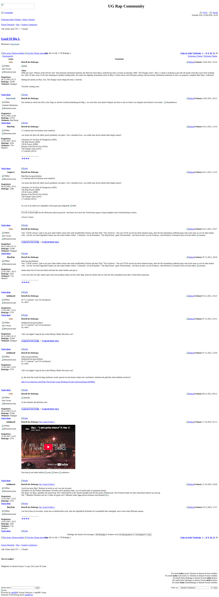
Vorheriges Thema (195, 56)
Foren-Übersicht (7, 25)
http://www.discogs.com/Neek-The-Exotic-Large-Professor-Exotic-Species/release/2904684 (58, 382)
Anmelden (8, 13)
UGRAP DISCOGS (50, 242)
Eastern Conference (29, 25)
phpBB (14, 592)
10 (211, 53)
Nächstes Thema (210, 56)
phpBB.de (29, 595)
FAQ (205, 13)
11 (214, 53)
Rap (18, 25)
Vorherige (197, 53)
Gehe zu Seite (186, 53)
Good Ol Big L (10, 38)
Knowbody (15, 44)
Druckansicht (7, 56)
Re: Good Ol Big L (47, 422)
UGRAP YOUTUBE (30, 242)
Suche (215, 13)
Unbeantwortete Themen (11, 19)
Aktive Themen (28, 19)
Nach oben (6, 95)
